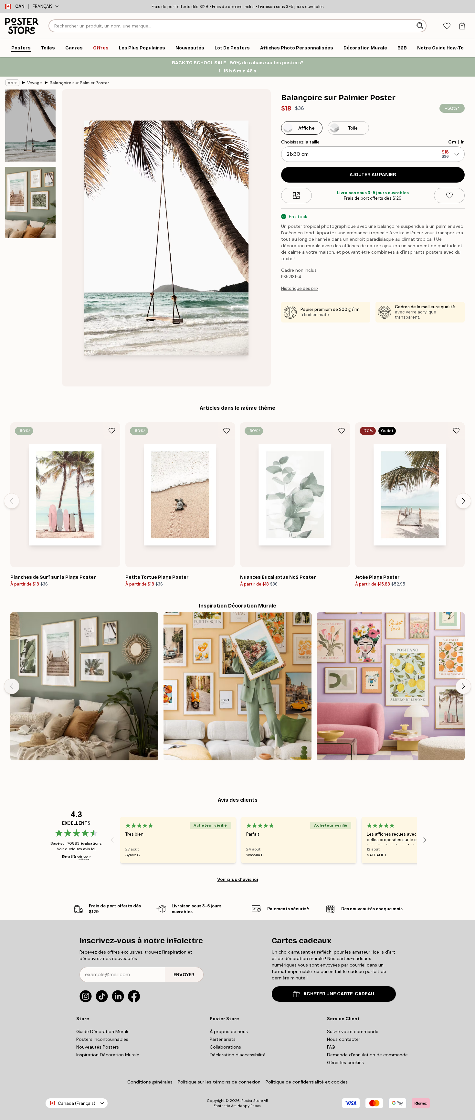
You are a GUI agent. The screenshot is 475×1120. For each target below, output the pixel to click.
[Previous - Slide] (11, 501)
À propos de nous (229, 1031)
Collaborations (225, 1047)
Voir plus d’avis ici (237, 879)
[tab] (446, 26)
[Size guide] (296, 195)
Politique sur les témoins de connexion (219, 1082)
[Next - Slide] (463, 501)
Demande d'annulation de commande (367, 1055)
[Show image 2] (30, 202)
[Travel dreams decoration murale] (237, 686)
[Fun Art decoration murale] (391, 686)
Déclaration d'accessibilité (238, 1055)
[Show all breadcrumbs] (12, 82)
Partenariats (223, 1039)
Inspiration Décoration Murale (107, 1055)
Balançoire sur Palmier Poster (79, 83)
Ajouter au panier (373, 174)
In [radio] (463, 142)
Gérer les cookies (345, 1062)
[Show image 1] (30, 126)
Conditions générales (150, 1082)
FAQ (331, 1047)
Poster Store (252, 1100)
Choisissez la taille (300, 142)
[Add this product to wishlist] (449, 195)
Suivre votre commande (352, 1031)
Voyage (34, 83)
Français (43, 6)
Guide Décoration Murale (103, 1031)
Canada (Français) (76, 1103)
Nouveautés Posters (97, 1047)
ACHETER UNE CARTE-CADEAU (338, 994)
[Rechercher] (421, 25)
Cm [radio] (452, 142)
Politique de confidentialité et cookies (307, 1082)
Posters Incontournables (102, 1039)
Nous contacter (343, 1039)
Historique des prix (299, 288)
